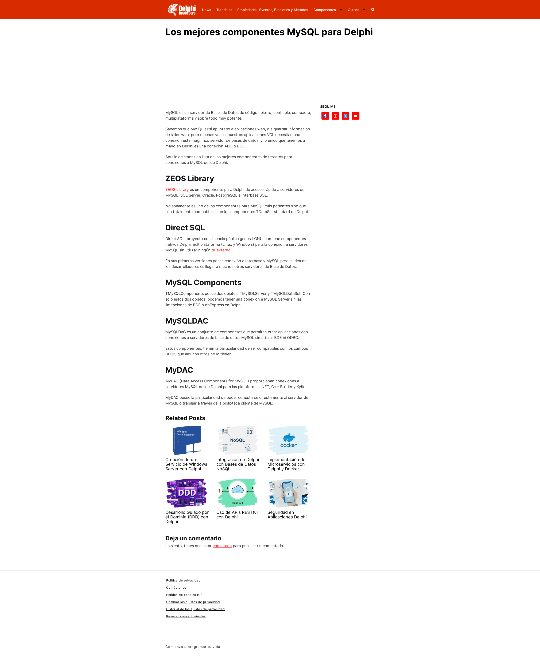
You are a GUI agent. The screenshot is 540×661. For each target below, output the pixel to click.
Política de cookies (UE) (185, 594)
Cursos (353, 10)
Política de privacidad (183, 580)
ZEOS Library (177, 189)
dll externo (221, 250)
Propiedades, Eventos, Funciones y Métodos (272, 10)
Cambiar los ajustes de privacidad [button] (193, 602)
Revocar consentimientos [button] (186, 616)
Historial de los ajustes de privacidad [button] (195, 609)
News (206, 10)
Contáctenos (176, 587)
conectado (222, 546)
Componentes (324, 10)
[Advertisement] (270, 72)
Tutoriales (224, 10)
